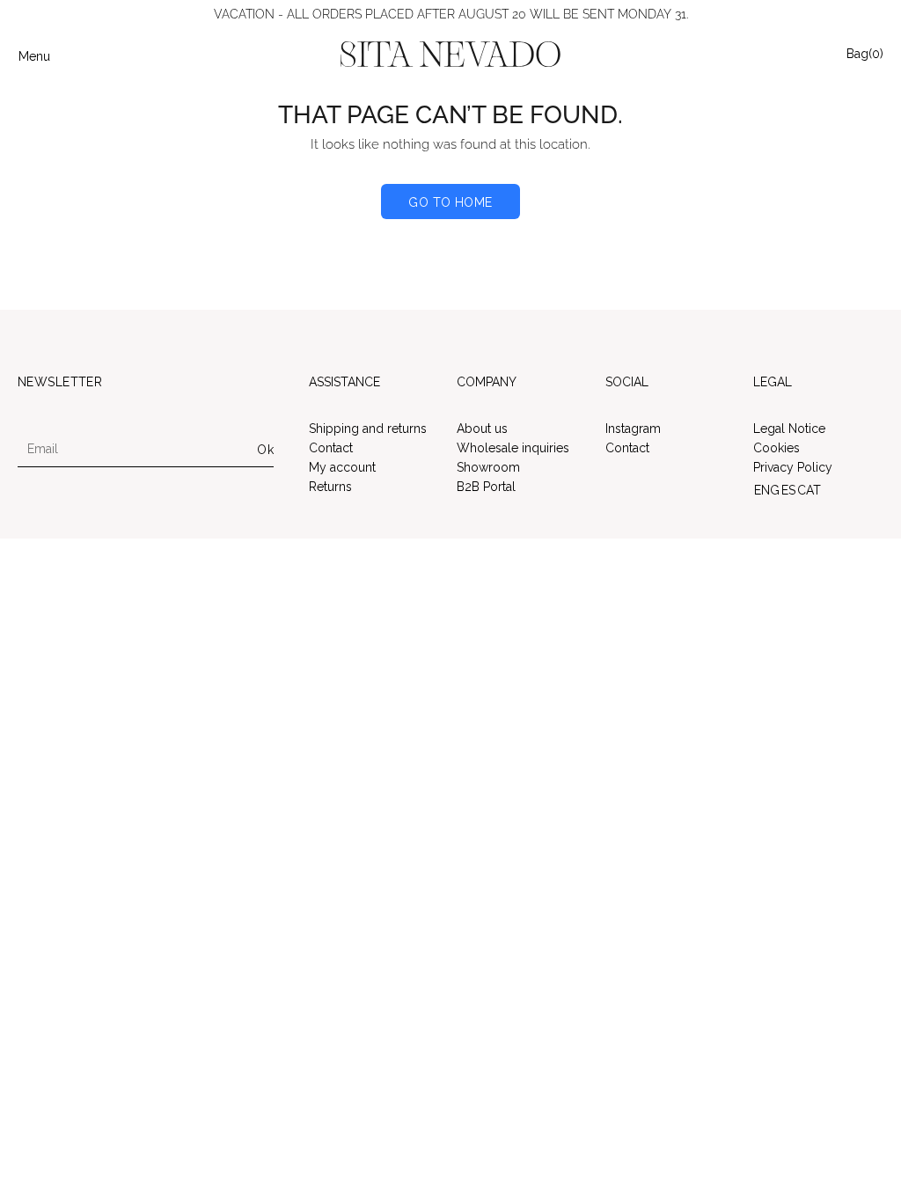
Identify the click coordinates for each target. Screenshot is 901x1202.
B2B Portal (486, 487)
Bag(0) (864, 53)
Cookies (776, 448)
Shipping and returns (368, 428)
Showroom (488, 467)
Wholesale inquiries (513, 448)
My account (342, 467)
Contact (331, 448)
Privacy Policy (792, 467)
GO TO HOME (450, 202)
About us (482, 428)
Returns (330, 487)
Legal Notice (789, 428)
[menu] (818, 490)
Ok (265, 449)
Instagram (633, 428)
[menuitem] (766, 490)
